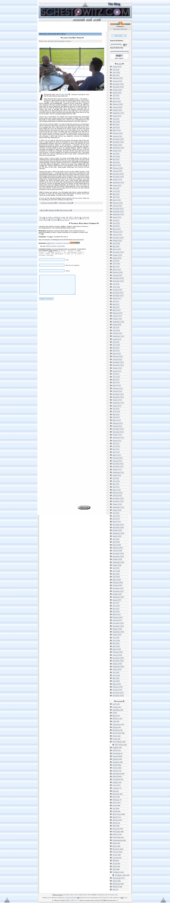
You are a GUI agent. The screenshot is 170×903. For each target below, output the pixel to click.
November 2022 (118, 177)
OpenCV (115, 817)
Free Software (117, 742)
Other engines (119, 58)
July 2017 (116, 301)
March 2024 (117, 130)
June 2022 (116, 191)
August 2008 (117, 565)
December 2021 (118, 209)
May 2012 (116, 449)
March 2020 (117, 249)
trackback (54, 220)
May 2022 (116, 194)
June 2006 (116, 641)
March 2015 (117, 354)
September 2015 (118, 336)
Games (115, 750)
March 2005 (117, 684)
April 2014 (116, 383)
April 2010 (116, 519)
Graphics (116, 759)
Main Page (116, 29)
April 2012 (116, 452)
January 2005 (117, 690)
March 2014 (117, 386)
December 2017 (118, 293)
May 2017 (116, 304)
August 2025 (117, 93)
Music (115, 797)
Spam (115, 866)
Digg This (43, 210)
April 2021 (116, 226)
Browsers (116, 719)
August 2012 (117, 441)
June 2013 (116, 412)
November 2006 (118, 626)
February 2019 (118, 272)
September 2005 (118, 667)
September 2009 (118, 533)
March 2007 (117, 614)
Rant (114, 843)
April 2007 (116, 612)
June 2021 (116, 223)
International (117, 774)
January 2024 (117, 136)
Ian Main (60, 897)
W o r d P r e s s (72, 900)
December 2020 (118, 238)
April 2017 (116, 307)
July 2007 (116, 603)
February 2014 (118, 388)
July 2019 (116, 261)
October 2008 (117, 559)
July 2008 (116, 568)
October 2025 (117, 90)
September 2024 (118, 113)
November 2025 (118, 87)
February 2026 (118, 78)
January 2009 (117, 551)
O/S (114, 809)
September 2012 (118, 438)
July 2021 (116, 220)
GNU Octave (119, 745)
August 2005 (117, 670)
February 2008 (118, 583)
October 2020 (117, 241)
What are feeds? (51, 246)
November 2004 (118, 696)
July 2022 (116, 188)
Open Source (117, 814)
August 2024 (117, 116)
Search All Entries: (116, 41)
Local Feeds (61, 246)
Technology (116, 878)
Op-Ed (115, 811)
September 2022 (118, 183)
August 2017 (117, 299)
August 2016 (117, 325)
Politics (115, 834)
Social (115, 864)
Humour (115, 768)
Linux (114, 785)
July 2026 (116, 70)
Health (115, 765)
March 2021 (117, 229)
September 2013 (118, 403)
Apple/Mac (116, 710)
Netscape (116, 800)
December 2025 (118, 84)
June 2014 (116, 377)
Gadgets (115, 748)
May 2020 (116, 246)
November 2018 (118, 281)
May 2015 (116, 348)
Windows (116, 887)
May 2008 (116, 574)
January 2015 (117, 359)
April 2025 (116, 99)
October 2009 (117, 530)
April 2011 (116, 487)
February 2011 (117, 493)
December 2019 (118, 252)
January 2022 (117, 206)
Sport (114, 869)
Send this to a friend (65, 203)
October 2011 (117, 470)
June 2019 (116, 264)
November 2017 (118, 296)
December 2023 (118, 139)
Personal (116, 829)
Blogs (114, 716)
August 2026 (117, 67)
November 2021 (118, 212)
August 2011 (117, 475)
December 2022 (118, 174)
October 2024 (117, 110)
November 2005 (118, 661)
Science (115, 852)
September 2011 (118, 472)
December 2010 (118, 499)
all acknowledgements (69, 897)
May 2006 (116, 643)
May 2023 (116, 159)
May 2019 (116, 267)
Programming (117, 840)
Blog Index (124, 29)
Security (115, 858)
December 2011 (118, 464)
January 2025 (117, 107)
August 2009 (117, 536)
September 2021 (118, 214)
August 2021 (117, 217)
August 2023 (117, 151)
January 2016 (117, 333)
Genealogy (116, 753)
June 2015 (116, 345)
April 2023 (116, 162)
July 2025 (116, 96)
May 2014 (116, 380)
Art (113, 713)
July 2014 (116, 374)
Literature (116, 788)
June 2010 (116, 516)
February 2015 (118, 356)
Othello (115, 823)
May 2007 (116, 609)
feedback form (113, 894)
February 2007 (118, 617)
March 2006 (117, 649)
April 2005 (116, 681)
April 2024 (116, 128)
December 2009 (118, 525)
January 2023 (117, 171)
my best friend (63, 94)
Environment (117, 733)
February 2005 (118, 687)
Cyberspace (117, 724)
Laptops (115, 782)
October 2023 (117, 145)
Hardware (116, 762)
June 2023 (116, 157)
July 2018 (116, 284)
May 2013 (116, 415)
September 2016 (118, 322)
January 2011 (117, 496)
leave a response (43, 220)
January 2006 (117, 655)
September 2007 (118, 597)
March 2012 (117, 455)
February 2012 (118, 458)
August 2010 (117, 510)
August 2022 (117, 185)
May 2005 (116, 678)
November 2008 (118, 556)
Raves (115, 846)
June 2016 (116, 330)
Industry (115, 771)
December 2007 (118, 588)
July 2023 (116, 154)
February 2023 (118, 168)
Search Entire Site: (116, 48)
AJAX (114, 704)
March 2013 (117, 420)
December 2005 (118, 658)
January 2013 (117, 426)
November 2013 (118, 397)
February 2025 (118, 104)
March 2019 (117, 270)
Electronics (116, 730)
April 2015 (116, 351)
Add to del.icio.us (65, 210)
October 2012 (117, 435)
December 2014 (118, 362)
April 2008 (116, 577)
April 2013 (116, 417)
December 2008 (118, 554)
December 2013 (118, 394)
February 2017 (118, 313)
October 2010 (117, 504)
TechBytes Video (120, 875)
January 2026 (117, 81)
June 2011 (116, 481)
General (50, 41)
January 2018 (117, 290)
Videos (115, 881)
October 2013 (117, 400)
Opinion (115, 820)
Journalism (116, 779)
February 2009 (118, 548)
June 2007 (116, 606)
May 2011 (116, 484)
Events (115, 736)
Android (115, 707)
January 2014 (117, 391)
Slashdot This (53, 210)
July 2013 (116, 409)
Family (115, 739)
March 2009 (117, 545)
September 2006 (118, 632)
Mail (114, 791)
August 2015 (117, 339)
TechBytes (116, 872)
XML (114, 890)
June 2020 (116, 243)
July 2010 (116, 513)
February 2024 (118, 133)
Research (116, 849)
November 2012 (118, 432)
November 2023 (118, 142)
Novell (115, 806)
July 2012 (116, 443)
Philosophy (116, 832)
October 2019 (117, 255)
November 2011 (118, 467)
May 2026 (116, 75)
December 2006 (118, 623)
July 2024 (116, 119)
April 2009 (116, 542)
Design (115, 727)
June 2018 (116, 287)
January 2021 (117, 235)
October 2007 (117, 594)
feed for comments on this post (58, 243)
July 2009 (116, 539)
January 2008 (117, 585)
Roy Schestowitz (59, 41)
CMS (114, 721)
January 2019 (117, 275)
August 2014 (117, 371)
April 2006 (116, 646)
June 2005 (116, 675)
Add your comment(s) (48, 203)
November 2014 (118, 365)
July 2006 (116, 638)
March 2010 (117, 522)
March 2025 (117, 101)
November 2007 (118, 591)
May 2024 (116, 125)
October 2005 (117, 664)
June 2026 (116, 72)
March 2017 (117, 310)
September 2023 (118, 148)
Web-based (116, 884)
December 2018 (118, 278)
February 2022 (118, 203)
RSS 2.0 (77, 218)
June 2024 (116, 122)
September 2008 (118, 562)
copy (126, 897)
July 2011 (116, 478)
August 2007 (117, 600)
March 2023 (117, 165)
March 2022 (117, 200)
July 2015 (116, 342)
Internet (115, 777)
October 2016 (117, 319)
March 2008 (117, 580)
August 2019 (117, 258)
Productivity (116, 837)
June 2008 (116, 571)
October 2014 (117, 368)
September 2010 (118, 507)
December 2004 (118, 693)
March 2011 (117, 490)
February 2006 (118, 652)
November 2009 (118, 528)
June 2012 (116, 446)
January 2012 (117, 461)
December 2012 (118, 429)
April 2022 (116, 197)
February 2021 (118, 232)
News (114, 803)
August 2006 (117, 635)
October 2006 (117, 629)
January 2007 (117, 620)
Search (115, 855)
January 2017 (117, 316)
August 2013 (117, 406)
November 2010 (118, 501)
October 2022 (117, 180)
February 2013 (118, 423)
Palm (114, 826)
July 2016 (116, 327)
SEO (114, 861)
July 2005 (116, 672)
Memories (116, 794)
